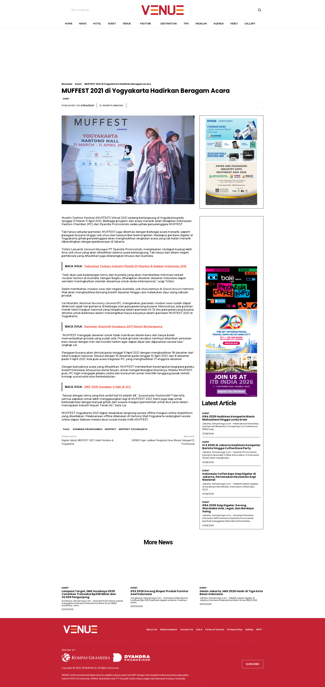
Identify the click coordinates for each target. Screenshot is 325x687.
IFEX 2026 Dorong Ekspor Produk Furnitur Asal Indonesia (159, 592)
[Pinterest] (244, 105)
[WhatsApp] (251, 105)
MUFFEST (110, 429)
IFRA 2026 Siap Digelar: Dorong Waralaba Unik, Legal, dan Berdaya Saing (228, 508)
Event (78, 84)
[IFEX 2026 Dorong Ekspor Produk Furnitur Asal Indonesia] (162, 569)
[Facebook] (233, 10)
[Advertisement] (162, 59)
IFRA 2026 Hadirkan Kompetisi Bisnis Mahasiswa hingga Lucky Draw (228, 418)
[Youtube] (252, 10)
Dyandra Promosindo (87, 429)
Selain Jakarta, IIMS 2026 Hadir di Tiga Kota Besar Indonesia (231, 592)
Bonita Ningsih (113, 105)
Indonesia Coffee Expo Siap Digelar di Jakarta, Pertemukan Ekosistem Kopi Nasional (229, 477)
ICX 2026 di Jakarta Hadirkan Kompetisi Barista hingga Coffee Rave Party (231, 446)
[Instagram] (239, 10)
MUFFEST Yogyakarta (133, 429)
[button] (259, 10)
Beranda (67, 84)
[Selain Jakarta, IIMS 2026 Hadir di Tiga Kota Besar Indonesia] (231, 569)
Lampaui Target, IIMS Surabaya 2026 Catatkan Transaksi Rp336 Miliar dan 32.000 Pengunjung (89, 594)
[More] (259, 105)
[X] (246, 10)
